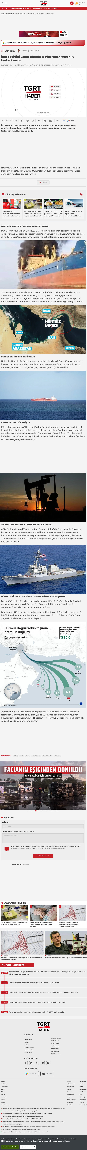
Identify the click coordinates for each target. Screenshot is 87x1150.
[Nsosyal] (44, 120)
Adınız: (5, 822)
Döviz (2, 1089)
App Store (48, 1073)
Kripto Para (70, 1086)
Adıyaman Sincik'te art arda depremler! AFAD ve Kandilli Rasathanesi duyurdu (25, 1132)
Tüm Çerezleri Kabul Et (10, 1147)
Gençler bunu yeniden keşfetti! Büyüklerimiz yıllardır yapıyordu (21, 1129)
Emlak (3, 1099)
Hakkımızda (28, 1039)
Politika (69, 1105)
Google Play (33, 1073)
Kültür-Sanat (71, 1084)
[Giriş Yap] (72, 3)
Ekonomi (4, 1097)
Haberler (4, 13)
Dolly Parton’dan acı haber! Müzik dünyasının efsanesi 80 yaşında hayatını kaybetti (43, 992)
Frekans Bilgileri (29, 1047)
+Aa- (58, 120)
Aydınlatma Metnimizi (49, 1141)
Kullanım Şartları (56, 1038)
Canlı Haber (4, 1086)
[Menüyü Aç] (6, 3)
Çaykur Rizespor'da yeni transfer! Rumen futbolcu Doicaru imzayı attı (37, 1002)
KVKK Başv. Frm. (55, 1054)
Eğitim (3, 1094)
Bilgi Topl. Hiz (55, 1046)
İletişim (27, 1044)
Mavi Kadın (70, 1094)
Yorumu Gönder (43, 856)
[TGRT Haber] (43, 3)
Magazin (69, 1092)
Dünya (3, 1092)
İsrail (3, 168)
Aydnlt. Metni (55, 1051)
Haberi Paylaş (11, 120)
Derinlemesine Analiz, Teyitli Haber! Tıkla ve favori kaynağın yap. (39, 43)
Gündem (11, 13)
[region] (43, 1142)
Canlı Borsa (4, 1084)
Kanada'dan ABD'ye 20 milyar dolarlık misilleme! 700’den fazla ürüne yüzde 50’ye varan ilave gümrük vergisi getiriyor (47, 973)
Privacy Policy (55, 1043)
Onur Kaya (34, 51)
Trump (26, 529)
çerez (39, 1139)
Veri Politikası (55, 1048)
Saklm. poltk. (28, 1052)
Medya (69, 1097)
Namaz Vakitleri (71, 1099)
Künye (27, 1042)
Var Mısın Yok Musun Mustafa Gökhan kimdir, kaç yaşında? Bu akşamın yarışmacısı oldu (28, 1126)
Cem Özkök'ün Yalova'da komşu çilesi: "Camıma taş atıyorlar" (34, 983)
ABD (11, 168)
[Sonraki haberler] (81, 194)
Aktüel (3, 1081)
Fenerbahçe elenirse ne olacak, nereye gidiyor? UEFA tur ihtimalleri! (37, 1012)
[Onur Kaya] (19, 51)
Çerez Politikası (29, 1050)
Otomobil (70, 1102)
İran (69, 168)
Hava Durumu (5, 1105)
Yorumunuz (18, 831)
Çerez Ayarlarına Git (28, 1147)
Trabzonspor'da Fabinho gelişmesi (12, 1124)
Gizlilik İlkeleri (55, 1040)
